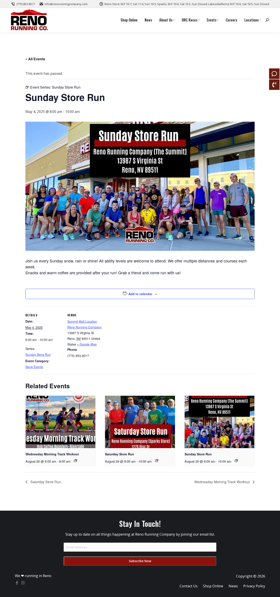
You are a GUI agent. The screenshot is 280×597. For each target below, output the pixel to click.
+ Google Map (87, 344)
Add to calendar (140, 294)
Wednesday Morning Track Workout (52, 454)
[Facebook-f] (17, 583)
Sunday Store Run (38, 354)
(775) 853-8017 (25, 4)
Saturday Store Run (119, 454)
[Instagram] (23, 583)
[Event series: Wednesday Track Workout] (75, 460)
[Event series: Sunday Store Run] (236, 460)
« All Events (35, 58)
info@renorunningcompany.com (66, 4)
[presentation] (60, 422)
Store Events (34, 367)
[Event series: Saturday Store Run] (156, 460)
